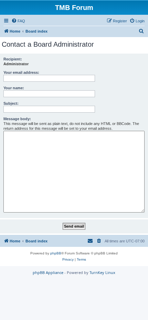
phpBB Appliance (48, 272)
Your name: (13, 88)
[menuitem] (18, 21)
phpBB (55, 253)
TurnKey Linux (102, 272)
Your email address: (21, 72)
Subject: (11, 103)
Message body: (17, 119)
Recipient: (12, 59)
